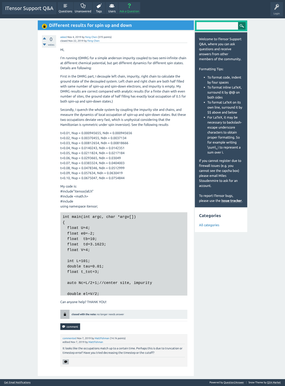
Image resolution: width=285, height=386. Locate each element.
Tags (99, 11)
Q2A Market (274, 382)
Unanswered (83, 11)
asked (63, 37)
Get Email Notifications (17, 382)
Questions (65, 11)
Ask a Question (129, 11)
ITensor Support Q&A (29, 8)
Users (112, 11)
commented (69, 338)
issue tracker (231, 200)
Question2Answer (234, 382)
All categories (209, 225)
